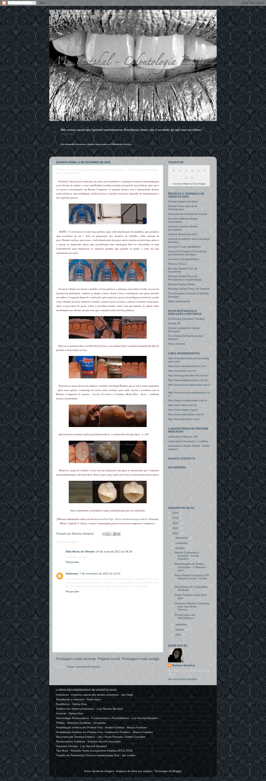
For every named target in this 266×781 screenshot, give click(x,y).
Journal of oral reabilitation (184, 246)
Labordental (76, 231)
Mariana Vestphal (183, 665)
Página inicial (109, 659)
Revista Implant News (181, 284)
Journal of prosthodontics (183, 259)
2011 (175, 528)
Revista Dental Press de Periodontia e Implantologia (185, 278)
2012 (175, 523)
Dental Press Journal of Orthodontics (182, 208)
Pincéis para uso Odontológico (185, 616)
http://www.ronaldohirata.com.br (187, 400)
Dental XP (174, 323)
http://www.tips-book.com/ (184, 419)
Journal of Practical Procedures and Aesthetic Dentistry (187, 253)
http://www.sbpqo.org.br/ (183, 409)
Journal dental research (182, 234)
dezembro (182, 537)
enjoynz (148, 771)
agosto (180, 629)
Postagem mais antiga (140, 659)
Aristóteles (68, 133)
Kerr (143, 394)
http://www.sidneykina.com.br (186, 414)
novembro (182, 543)
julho (178, 634)
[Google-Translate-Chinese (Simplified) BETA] (173, 172)
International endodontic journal (187, 214)
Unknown (72, 573)
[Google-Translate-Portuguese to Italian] (192, 172)
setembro (181, 624)
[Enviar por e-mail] (104, 534)
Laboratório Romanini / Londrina (188, 441)
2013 (175, 517)
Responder (72, 562)
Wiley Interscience (179, 301)
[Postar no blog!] (108, 534)
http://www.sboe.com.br (182, 405)
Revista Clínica (177, 263)
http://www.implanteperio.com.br (188, 380)
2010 (175, 533)
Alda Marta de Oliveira (80, 551)
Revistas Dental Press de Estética (189, 288)
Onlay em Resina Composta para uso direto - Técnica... (192, 606)
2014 (175, 512)
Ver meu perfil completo (182, 679)
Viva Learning (176, 343)
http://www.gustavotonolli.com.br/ (188, 375)
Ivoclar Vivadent (101, 394)
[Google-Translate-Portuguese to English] (205, 172)
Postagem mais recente (76, 659)
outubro (180, 548)
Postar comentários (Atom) (83, 666)
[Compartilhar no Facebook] (115, 534)
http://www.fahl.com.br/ (182, 370)
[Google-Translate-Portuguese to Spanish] (192, 179)
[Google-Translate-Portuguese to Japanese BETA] (198, 172)
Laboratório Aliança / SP (183, 436)
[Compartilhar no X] (111, 534)
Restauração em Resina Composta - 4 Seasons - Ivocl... (191, 567)
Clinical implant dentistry (183, 201)
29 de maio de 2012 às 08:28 (114, 551)
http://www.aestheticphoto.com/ (187, 366)
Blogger (177, 771)
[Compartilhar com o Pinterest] (119, 534)
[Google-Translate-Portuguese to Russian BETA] (186, 179)
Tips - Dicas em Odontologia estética (128, 519)
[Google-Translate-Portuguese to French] (180, 172)
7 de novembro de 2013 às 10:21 (100, 573)
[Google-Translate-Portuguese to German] (186, 172)
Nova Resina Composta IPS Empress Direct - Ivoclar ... (192, 578)
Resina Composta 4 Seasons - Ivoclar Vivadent (187, 555)
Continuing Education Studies (186, 318)
